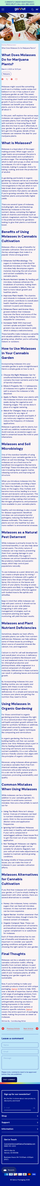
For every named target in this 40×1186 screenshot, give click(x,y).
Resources (11, 45)
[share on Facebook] (2, 79)
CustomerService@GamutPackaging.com (19, 1144)
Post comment (9, 1080)
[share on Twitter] (7, 79)
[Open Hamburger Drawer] (3, 9)
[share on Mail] (16, 79)
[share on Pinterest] (12, 79)
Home (4, 45)
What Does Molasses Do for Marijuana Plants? (19, 48)
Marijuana (6, 74)
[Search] (32, 9)
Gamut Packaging (18, 1180)
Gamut (14, 989)
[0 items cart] (37, 9)
